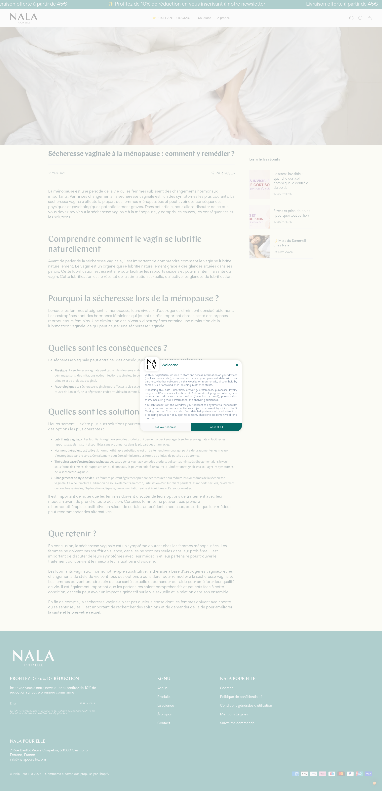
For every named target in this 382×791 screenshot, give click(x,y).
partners (163, 375)
